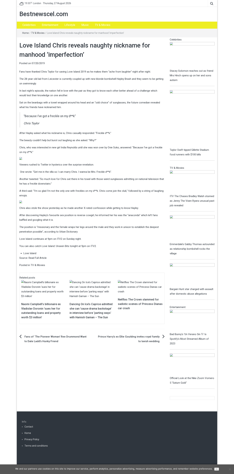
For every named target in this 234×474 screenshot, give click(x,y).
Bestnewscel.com (43, 14)
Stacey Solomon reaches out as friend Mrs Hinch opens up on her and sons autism (191, 75)
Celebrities (29, 25)
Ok (216, 469)
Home (25, 33)
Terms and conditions (36, 445)
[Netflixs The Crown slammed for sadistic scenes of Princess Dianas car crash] (140, 286)
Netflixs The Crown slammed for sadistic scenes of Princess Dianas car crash (140, 304)
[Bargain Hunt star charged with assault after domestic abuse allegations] (192, 274)
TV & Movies (102, 25)
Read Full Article (38, 257)
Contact (28, 426)
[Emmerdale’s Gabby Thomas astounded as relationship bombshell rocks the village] (192, 228)
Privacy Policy (31, 439)
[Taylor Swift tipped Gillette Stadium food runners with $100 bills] (192, 118)
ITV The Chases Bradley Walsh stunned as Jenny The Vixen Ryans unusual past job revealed (192, 201)
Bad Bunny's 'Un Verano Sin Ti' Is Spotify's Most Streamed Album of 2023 (189, 339)
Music (85, 25)
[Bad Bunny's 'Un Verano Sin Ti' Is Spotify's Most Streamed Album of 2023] (192, 320)
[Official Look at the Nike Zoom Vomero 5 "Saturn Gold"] (192, 364)
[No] (229, 469)
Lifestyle (69, 25)
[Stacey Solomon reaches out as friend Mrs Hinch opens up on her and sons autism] (192, 55)
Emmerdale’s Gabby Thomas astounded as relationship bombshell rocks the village (192, 249)
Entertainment (50, 25)
